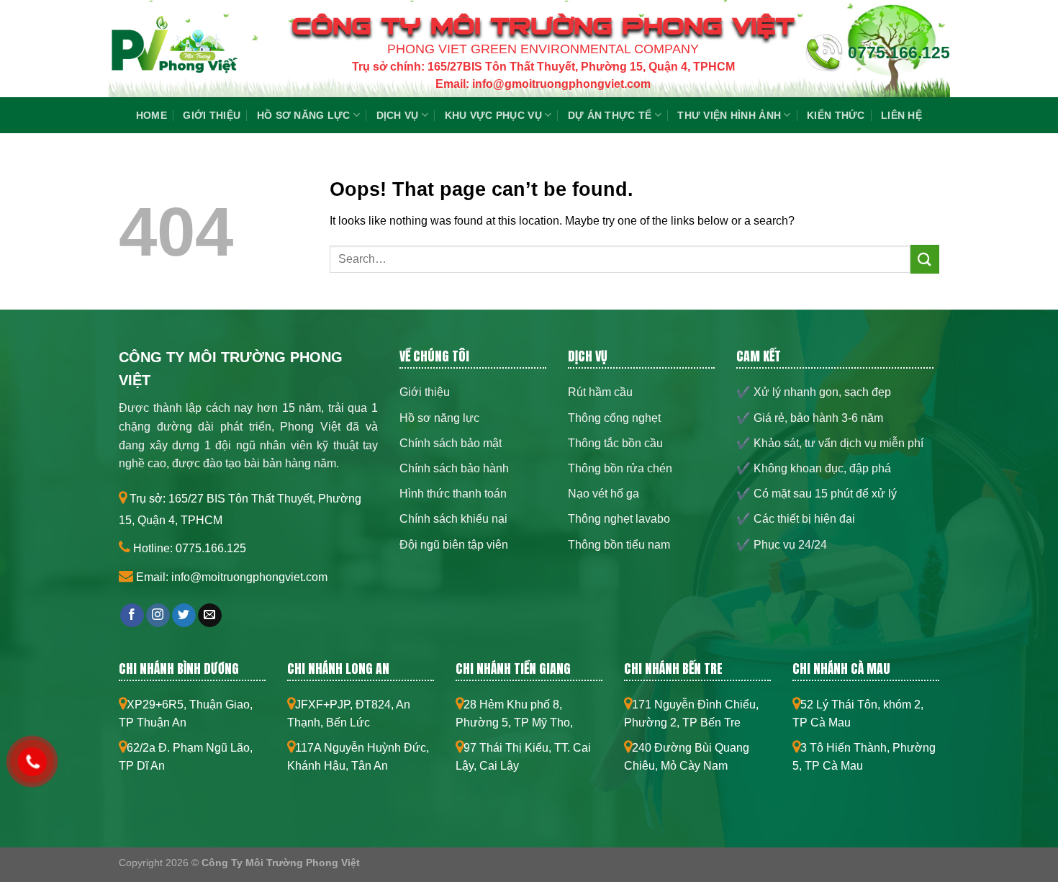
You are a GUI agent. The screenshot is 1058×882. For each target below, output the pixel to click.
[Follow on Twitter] (184, 615)
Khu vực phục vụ (493, 115)
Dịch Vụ (397, 115)
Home (151, 115)
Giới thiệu (211, 115)
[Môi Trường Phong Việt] (173, 52)
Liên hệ (901, 115)
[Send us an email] (210, 615)
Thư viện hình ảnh (729, 115)
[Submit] (924, 259)
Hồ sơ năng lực (304, 115)
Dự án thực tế (610, 115)
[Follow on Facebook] (132, 615)
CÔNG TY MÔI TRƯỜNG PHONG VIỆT (543, 26)
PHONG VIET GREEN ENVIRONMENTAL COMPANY (543, 49)
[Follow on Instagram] (158, 615)
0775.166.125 (899, 52)
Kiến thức (836, 115)
